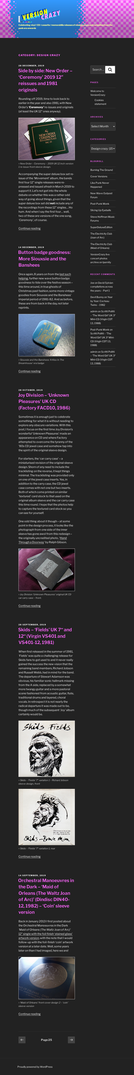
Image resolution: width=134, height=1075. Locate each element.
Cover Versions (98, 176)
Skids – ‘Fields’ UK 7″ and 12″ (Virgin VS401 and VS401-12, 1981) (45, 636)
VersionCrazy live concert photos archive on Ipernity (100, 258)
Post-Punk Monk (99, 203)
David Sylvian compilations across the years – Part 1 (101, 286)
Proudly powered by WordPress (35, 1066)
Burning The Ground (101, 169)
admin (93, 311)
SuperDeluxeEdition (101, 227)
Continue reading (29, 228)
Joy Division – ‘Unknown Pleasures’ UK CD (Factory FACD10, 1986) (44, 401)
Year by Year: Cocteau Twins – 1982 (101, 301)
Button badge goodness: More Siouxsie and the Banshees (44, 259)
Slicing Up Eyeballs (100, 210)
